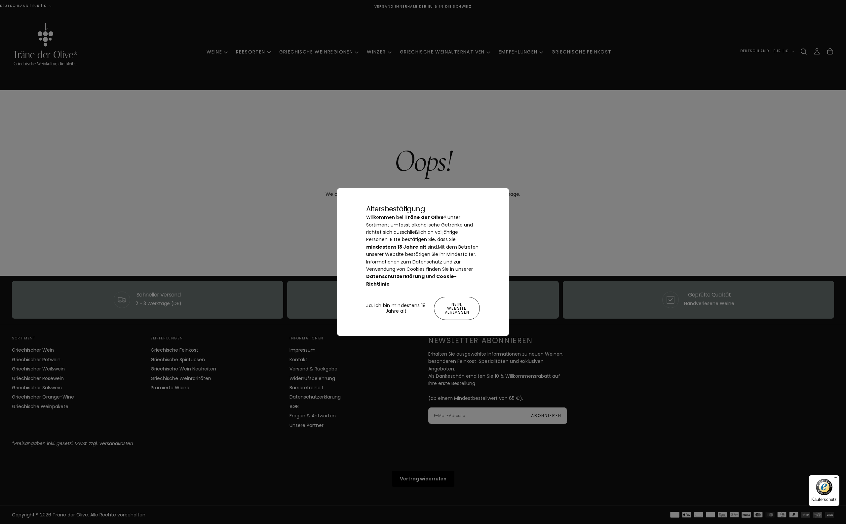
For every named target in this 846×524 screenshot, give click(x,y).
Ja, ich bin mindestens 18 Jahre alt (396, 308)
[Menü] (835, 479)
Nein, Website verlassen (457, 308)
